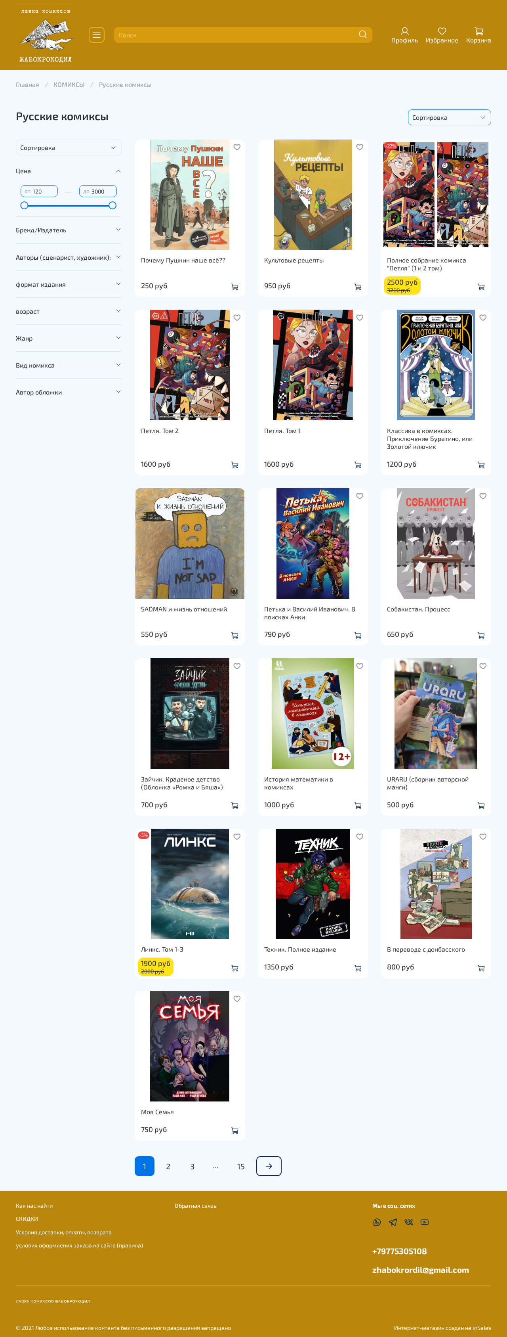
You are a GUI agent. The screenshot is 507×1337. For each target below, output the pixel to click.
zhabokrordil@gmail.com (420, 1269)
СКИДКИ (27, 1218)
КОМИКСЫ (69, 84)
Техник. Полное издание (300, 949)
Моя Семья (157, 1111)
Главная (27, 84)
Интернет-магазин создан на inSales (442, 1327)
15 (241, 1166)
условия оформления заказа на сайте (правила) (79, 1245)
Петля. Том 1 (282, 430)
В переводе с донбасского (426, 949)
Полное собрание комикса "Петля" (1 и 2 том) (426, 264)
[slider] (24, 205)
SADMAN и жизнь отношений (184, 609)
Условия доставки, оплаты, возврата (64, 1232)
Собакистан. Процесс (418, 609)
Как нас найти (34, 1205)
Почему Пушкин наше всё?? (183, 260)
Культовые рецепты (294, 260)
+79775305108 (399, 1251)
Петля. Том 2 (160, 430)
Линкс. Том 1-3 (162, 949)
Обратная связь (195, 1205)
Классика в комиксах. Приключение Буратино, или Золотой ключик (430, 438)
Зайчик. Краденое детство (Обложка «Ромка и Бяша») (182, 783)
